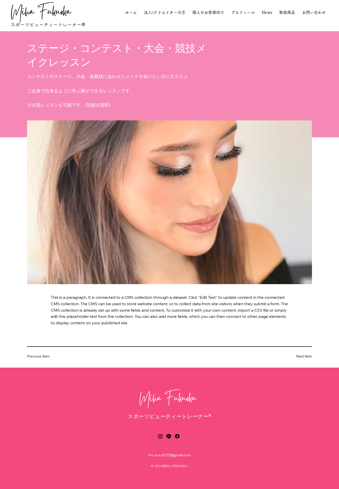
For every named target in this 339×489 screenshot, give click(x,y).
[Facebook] (177, 436)
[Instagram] (160, 436)
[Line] (169, 436)
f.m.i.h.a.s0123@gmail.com (169, 455)
